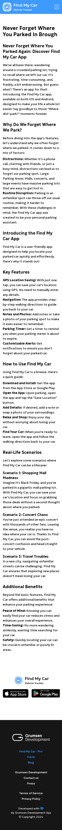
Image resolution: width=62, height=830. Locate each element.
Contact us (31, 778)
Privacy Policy (31, 798)
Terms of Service (31, 793)
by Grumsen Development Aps (31, 812)
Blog (31, 762)
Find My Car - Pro (31, 751)
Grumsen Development (31, 772)
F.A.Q (31, 757)
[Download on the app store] (16, 693)
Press (31, 783)
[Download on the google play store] (45, 693)
